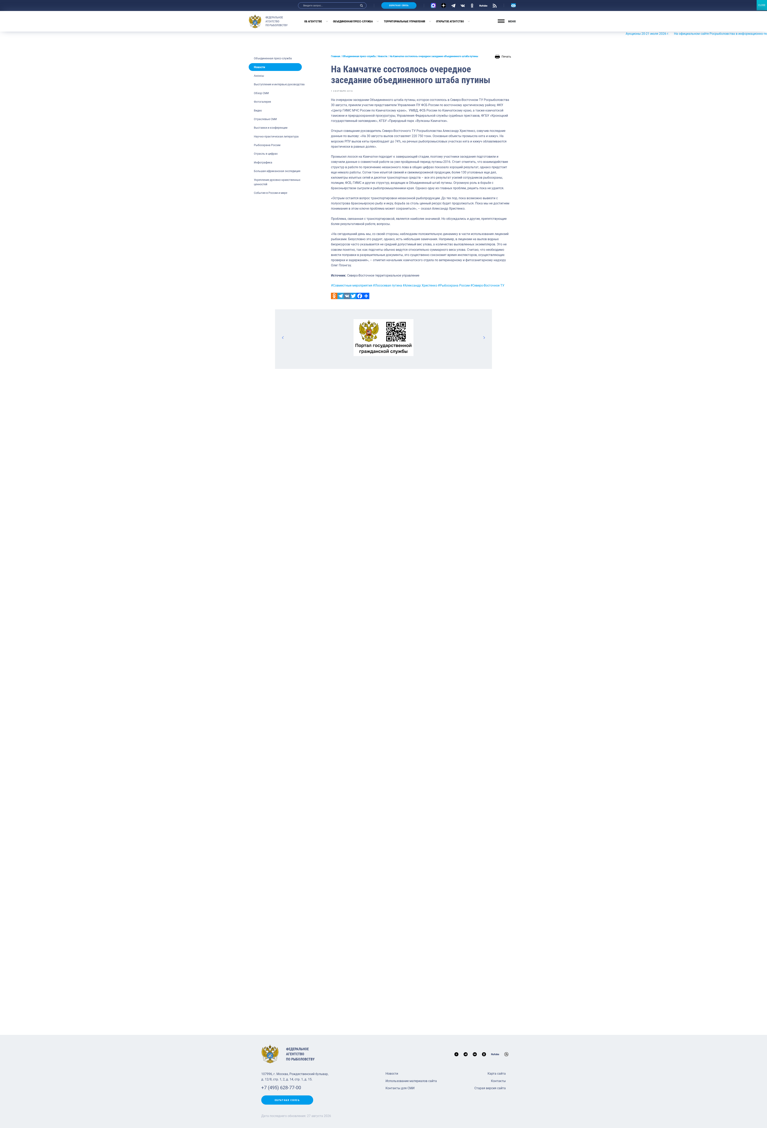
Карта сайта (497, 1073)
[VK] (463, 5)
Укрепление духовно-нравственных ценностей (277, 182)
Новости (259, 67)
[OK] (472, 5)
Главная (335, 56)
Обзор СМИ (261, 93)
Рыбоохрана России (267, 145)
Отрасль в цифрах (266, 153)
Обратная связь (399, 5)
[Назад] (283, 337)
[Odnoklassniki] (334, 296)
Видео (258, 110)
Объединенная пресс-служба (353, 21)
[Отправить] (366, 296)
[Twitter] (353, 296)
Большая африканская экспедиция (277, 171)
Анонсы (259, 75)
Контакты (498, 1081)
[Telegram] (453, 5)
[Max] (433, 5)
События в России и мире (270, 192)
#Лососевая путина (387, 285)
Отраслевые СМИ (265, 119)
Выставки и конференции (270, 127)
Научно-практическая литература (276, 136)
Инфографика (263, 162)
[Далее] (484, 337)
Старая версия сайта (490, 1088)
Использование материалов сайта (411, 1081)
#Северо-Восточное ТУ (487, 285)
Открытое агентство (450, 21)
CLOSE (761, 5)
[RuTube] (483, 5)
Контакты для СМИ (399, 1088)
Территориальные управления (404, 21)
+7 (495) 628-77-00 (281, 1087)
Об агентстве (313, 21)
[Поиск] (362, 5)
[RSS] (495, 5)
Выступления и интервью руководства (279, 84)
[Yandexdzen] (443, 5)
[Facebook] (360, 296)
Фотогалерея (262, 101)
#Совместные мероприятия (351, 285)
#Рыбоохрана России (454, 285)
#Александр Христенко (420, 285)
